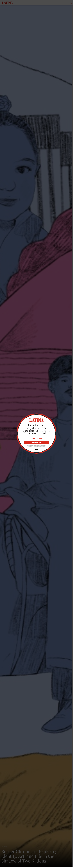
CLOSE (36, 449)
